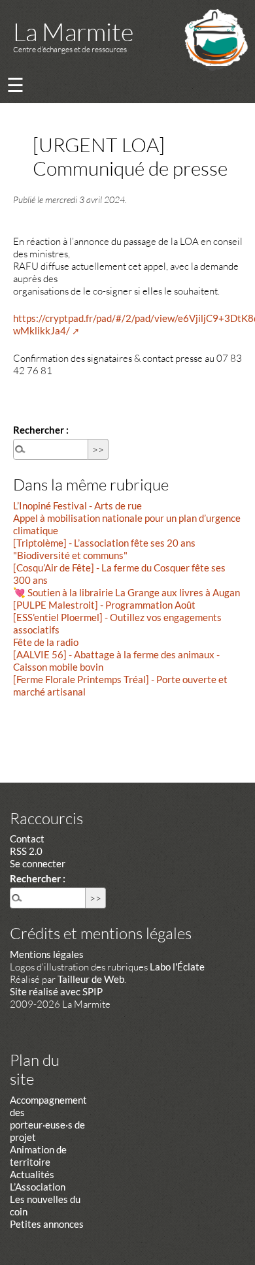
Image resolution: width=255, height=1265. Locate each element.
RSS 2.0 (26, 851)
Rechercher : (41, 430)
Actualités (32, 1174)
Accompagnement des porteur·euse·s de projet (48, 1118)
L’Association (37, 1187)
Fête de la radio (45, 642)
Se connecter (37, 863)
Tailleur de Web (91, 979)
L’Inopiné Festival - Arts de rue (77, 505)
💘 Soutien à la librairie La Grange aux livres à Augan (126, 592)
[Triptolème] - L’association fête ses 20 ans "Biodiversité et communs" (104, 549)
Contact (27, 838)
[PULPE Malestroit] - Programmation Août (104, 605)
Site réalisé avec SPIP (56, 991)
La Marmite (73, 31)
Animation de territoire (38, 1156)
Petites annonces (47, 1224)
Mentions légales (47, 954)
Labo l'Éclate (177, 966)
